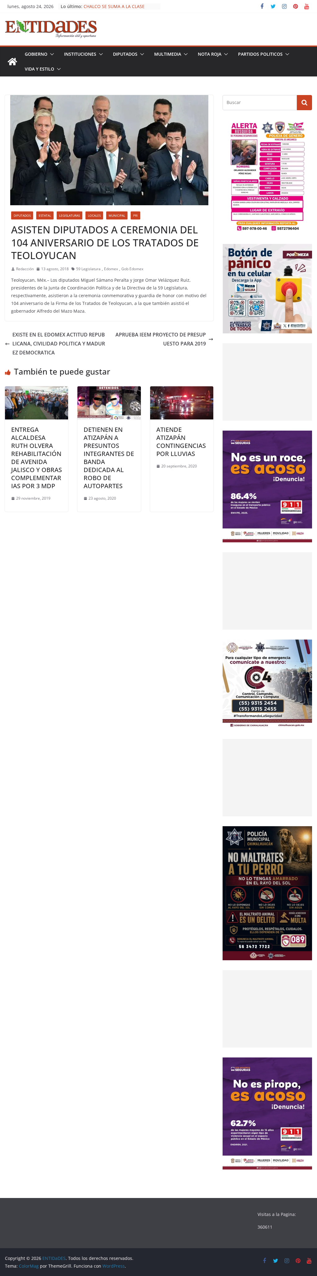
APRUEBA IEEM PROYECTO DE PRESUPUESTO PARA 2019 (160, 339)
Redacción (25, 268)
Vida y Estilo (39, 69)
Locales (94, 215)
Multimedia (167, 54)
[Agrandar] (304, 128)
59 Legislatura (88, 268)
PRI (135, 215)
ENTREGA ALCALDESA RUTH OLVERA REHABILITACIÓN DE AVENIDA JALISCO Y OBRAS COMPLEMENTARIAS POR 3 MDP (36, 457)
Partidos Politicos (260, 54)
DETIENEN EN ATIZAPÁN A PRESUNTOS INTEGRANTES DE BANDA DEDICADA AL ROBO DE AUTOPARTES (109, 457)
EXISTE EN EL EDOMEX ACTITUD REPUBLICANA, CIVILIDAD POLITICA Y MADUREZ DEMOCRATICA (58, 343)
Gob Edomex (132, 268)
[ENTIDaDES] (12, 61)
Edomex (111, 268)
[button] (50, 54)
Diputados (125, 54)
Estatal (45, 215)
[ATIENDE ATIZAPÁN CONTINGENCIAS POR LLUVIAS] (181, 390)
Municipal (117, 215)
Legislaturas (69, 215)
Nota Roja (209, 54)
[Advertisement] (267, 382)
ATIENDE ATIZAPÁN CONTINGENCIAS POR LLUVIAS (181, 441)
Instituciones (80, 54)
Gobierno (36, 54)
